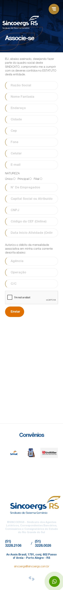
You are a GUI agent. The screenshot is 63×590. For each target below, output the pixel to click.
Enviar (15, 311)
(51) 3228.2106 (13, 544)
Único (9, 179)
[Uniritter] (49, 452)
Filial (36, 179)
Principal (23, 179)
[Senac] (14, 452)
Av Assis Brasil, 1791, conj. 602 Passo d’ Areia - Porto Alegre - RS (31, 557)
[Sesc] (31, 452)
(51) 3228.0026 (43, 544)
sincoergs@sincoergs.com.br (31, 566)
